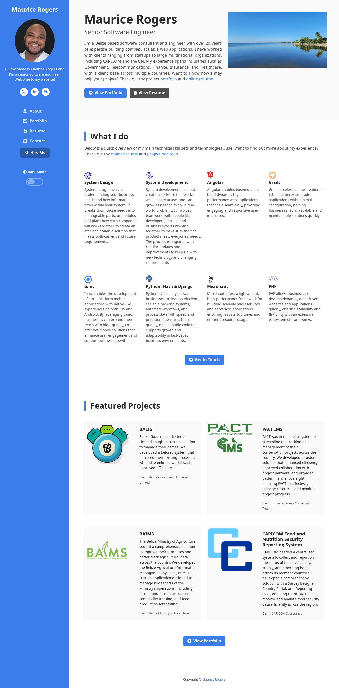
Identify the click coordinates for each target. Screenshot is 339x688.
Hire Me (37, 152)
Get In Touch (207, 359)
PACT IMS (272, 429)
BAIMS (146, 534)
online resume (199, 79)
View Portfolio (207, 641)
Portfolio (38, 121)
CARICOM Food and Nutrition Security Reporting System (283, 539)
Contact (37, 141)
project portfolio (162, 154)
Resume (37, 131)
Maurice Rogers (35, 9)
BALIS (145, 429)
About (36, 111)
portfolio (168, 79)
